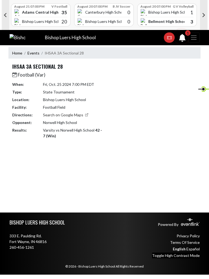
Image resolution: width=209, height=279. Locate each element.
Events (33, 53)
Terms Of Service (185, 242)
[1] (182, 39)
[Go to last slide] (5, 15)
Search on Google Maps (63, 115)
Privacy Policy (188, 235)
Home (17, 53)
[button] (169, 37)
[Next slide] (204, 15)
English (179, 249)
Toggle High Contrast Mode (176, 255)
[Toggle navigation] (193, 37)
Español (193, 249)
